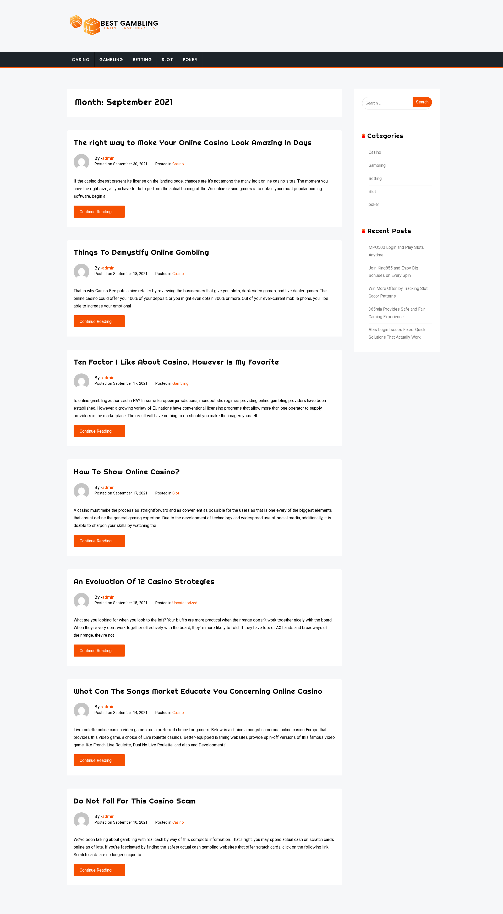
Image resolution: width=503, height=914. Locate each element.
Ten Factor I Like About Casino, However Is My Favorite (176, 361)
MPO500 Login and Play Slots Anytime (396, 251)
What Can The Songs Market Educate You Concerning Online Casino (198, 691)
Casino (81, 60)
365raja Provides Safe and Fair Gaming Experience (397, 313)
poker (190, 60)
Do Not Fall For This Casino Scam (135, 800)
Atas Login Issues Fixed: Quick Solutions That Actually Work (397, 333)
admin (108, 158)
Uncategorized (184, 603)
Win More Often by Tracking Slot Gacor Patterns (398, 292)
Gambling (111, 60)
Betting (142, 60)
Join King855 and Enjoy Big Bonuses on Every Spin (393, 272)
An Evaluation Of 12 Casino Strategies (144, 581)
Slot (167, 60)
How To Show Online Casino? (127, 471)
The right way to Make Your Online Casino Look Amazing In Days (193, 142)
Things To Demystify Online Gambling (141, 252)
